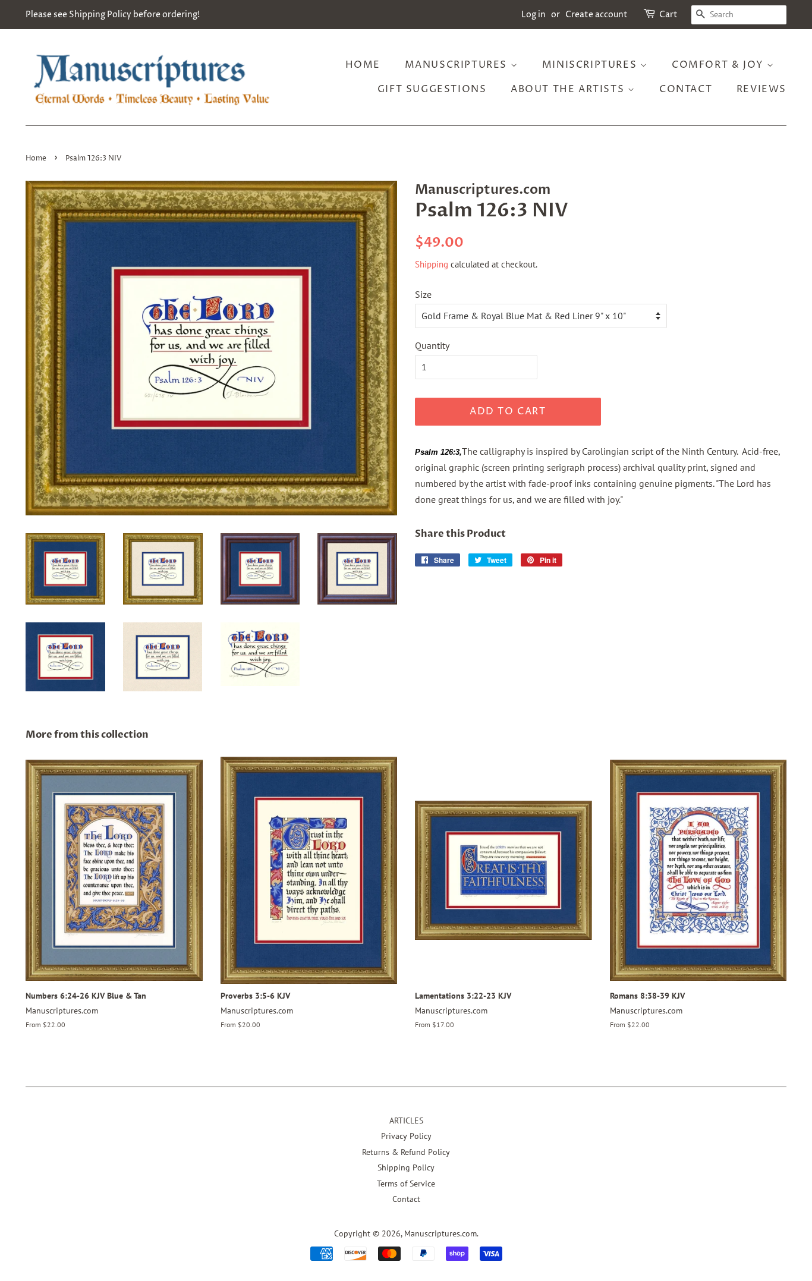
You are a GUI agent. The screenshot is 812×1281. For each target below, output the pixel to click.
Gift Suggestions (432, 89)
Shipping (431, 264)
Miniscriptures (591, 64)
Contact (685, 89)
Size (423, 294)
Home (362, 64)
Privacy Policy (406, 1136)
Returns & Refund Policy (406, 1152)
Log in (533, 14)
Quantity (432, 345)
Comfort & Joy (719, 64)
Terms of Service (406, 1183)
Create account (596, 14)
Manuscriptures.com (440, 1233)
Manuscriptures (458, 64)
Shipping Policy (406, 1167)
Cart (668, 14)
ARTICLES (406, 1120)
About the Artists (569, 89)
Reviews (761, 89)
